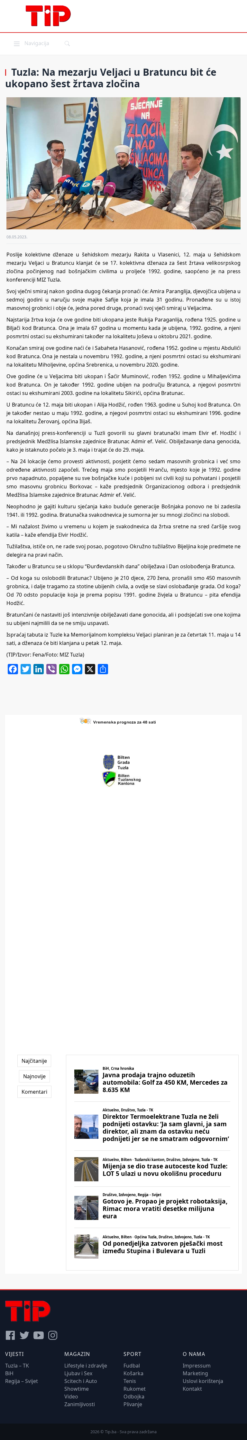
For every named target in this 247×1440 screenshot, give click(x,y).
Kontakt (192, 1388)
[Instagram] (53, 1335)
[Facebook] (10, 1335)
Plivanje (133, 1404)
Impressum (197, 1365)
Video (71, 1396)
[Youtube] (38, 1335)
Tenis (130, 1381)
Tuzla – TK (17, 1365)
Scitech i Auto (80, 1381)
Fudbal (132, 1365)
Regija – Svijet (21, 1381)
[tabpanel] (152, 1162)
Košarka (133, 1373)
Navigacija (31, 43)
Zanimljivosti (79, 1404)
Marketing (195, 1373)
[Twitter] (24, 1335)
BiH (9, 1373)
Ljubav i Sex (78, 1373)
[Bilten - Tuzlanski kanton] (123, 779)
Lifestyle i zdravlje (85, 1365)
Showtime (76, 1388)
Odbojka (134, 1396)
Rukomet (135, 1388)
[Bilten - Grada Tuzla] (123, 762)
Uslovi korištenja (203, 1381)
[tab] (34, 1061)
